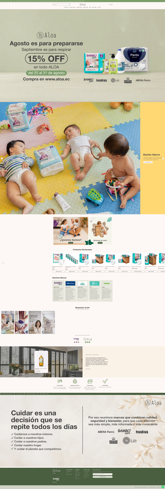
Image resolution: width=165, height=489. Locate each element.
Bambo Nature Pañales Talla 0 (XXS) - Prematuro (57, 267)
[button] (66, 7)
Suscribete (100, 242)
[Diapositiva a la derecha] (162, 263)
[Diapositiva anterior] (2, 158)
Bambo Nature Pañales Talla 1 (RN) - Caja (97, 266)
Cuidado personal (77, 475)
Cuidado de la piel (77, 474)
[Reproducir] (3, 332)
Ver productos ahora (148, 162)
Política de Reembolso (87, 471)
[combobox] (61, 4)
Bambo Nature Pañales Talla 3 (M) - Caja (150, 266)
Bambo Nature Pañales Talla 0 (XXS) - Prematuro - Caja (70, 267)
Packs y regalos (77, 478)
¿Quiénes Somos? (68, 471)
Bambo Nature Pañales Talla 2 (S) (109, 266)
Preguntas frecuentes (69, 474)
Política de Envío (63, 388)
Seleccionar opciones (138, 271)
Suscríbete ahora (102, 476)
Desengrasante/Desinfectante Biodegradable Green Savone (41, 368)
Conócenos (71, 242)
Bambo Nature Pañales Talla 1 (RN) (83, 266)
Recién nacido (77, 471)
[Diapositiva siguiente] (163, 158)
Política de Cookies (86, 475)
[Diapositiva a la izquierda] (3, 263)
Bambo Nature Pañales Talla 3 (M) (136, 266)
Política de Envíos (86, 474)
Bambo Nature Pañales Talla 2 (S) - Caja (123, 266)
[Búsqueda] (69, 4)
